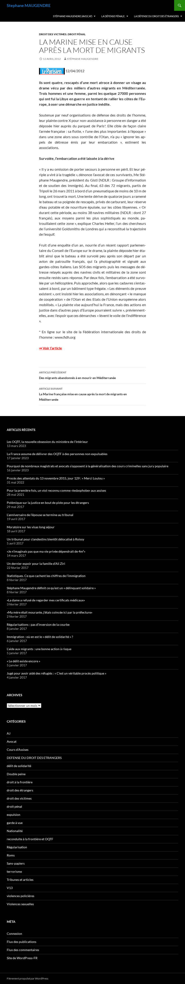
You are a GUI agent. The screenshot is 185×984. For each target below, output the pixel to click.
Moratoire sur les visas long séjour (31, 527)
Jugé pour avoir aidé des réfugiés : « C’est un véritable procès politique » (56, 673)
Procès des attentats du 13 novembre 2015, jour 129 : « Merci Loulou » (56, 478)
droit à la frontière (19, 782)
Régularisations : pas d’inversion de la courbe (38, 624)
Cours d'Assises (17, 749)
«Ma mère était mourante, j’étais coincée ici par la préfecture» (49, 612)
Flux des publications (21, 942)
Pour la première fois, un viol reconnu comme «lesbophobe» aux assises (56, 490)
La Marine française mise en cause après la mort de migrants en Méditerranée (83, 394)
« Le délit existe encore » (23, 661)
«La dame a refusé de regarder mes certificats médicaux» (46, 600)
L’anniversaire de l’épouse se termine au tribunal (40, 515)
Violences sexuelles (20, 904)
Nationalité (15, 831)
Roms (11, 855)
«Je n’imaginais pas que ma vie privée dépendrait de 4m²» (46, 551)
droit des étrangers (20, 790)
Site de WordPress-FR (22, 958)
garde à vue (15, 823)
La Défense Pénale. (113, 16)
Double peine (16, 774)
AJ (8, 733)
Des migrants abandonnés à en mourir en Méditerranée (77, 375)
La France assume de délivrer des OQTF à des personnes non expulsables (57, 454)
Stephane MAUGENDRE (29, 5)
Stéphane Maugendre (82, 58)
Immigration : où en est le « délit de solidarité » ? (40, 637)
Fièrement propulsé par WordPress (27, 978)
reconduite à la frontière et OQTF (30, 839)
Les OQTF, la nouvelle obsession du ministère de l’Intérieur (47, 442)
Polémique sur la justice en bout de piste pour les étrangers (48, 503)
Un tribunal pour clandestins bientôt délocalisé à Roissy (45, 539)
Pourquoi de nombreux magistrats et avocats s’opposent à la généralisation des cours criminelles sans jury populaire (87, 466)
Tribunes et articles (20, 880)
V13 (10, 888)
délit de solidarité (19, 766)
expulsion (13, 815)
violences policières (20, 896)
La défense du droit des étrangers (156, 16)
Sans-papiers (16, 863)
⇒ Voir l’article (50, 348)
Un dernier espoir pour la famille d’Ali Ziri (36, 563)
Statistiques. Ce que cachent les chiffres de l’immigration (46, 576)
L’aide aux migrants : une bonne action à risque (39, 649)
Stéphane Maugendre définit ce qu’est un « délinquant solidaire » (51, 588)
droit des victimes (53, 34)
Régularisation (17, 847)
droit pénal (77, 34)
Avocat (11, 741)
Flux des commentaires (23, 950)
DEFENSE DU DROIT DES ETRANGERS (34, 758)
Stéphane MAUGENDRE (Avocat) (72, 16)
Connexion (14, 933)
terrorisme (14, 871)
